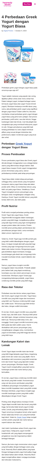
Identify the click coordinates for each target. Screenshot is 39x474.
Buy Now (27, 4)
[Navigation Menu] (34, 4)
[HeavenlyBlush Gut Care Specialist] (7, 4)
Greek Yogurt (24, 143)
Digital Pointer (8, 31)
